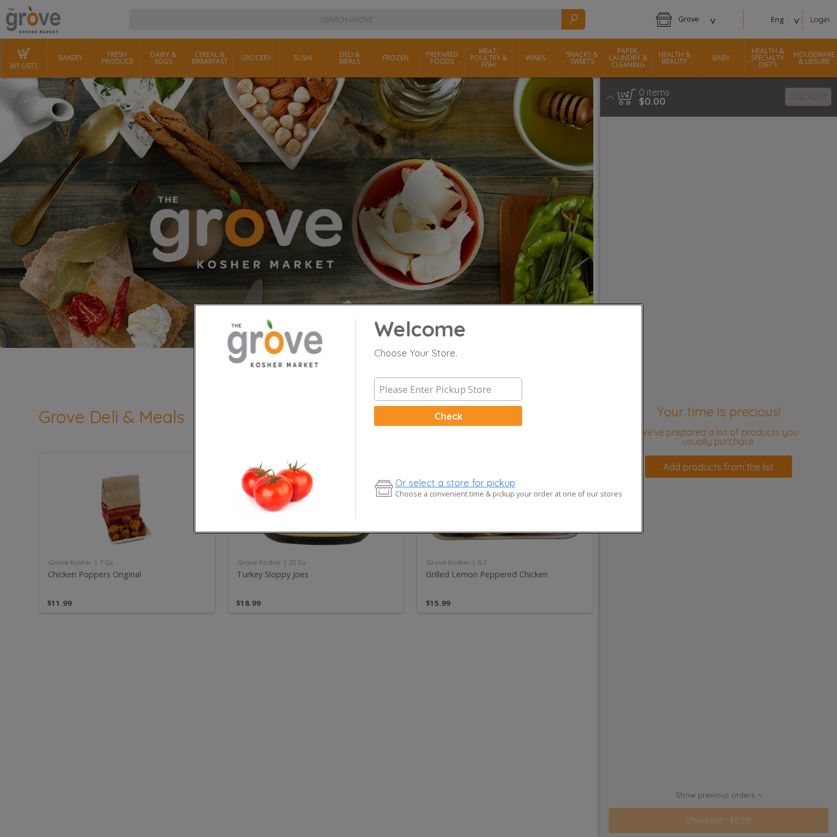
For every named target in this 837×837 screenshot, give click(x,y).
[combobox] (448, 389)
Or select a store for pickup (455, 483)
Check (448, 416)
